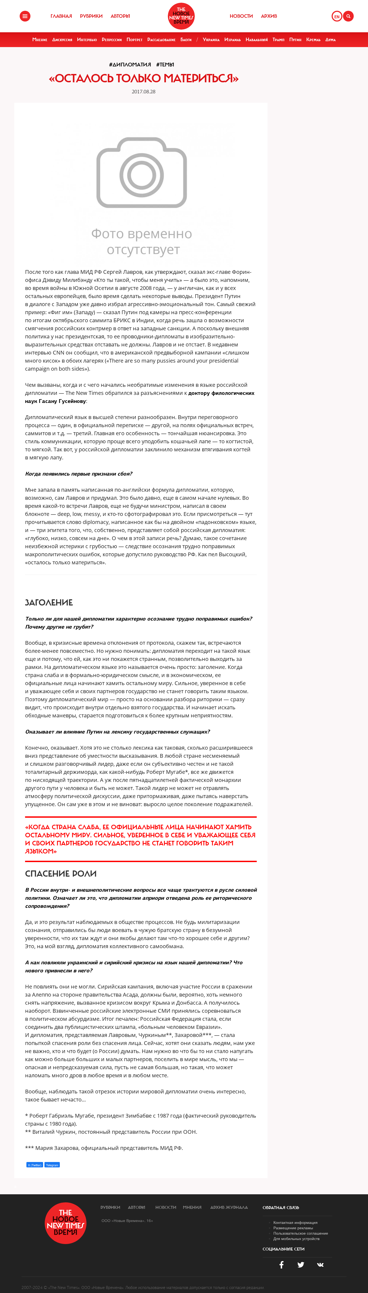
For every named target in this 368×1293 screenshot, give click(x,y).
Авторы (120, 16)
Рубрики (91, 16)
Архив (269, 16)
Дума (330, 39)
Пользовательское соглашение (300, 1233)
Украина (211, 39)
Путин (295, 39)
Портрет (135, 39)
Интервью (87, 39)
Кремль (313, 39)
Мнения (192, 1207)
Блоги (186, 39)
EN (336, 16)
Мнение (39, 39)
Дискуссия (62, 39)
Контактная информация (295, 1222)
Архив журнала (229, 1207)
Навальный (257, 39)
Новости (241, 16)
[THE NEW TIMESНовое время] (181, 16)
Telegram (52, 1165)
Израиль (232, 39)
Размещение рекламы (293, 1227)
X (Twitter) (34, 1165)
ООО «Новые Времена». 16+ (127, 1220)
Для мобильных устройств (296, 1238)
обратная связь (281, 1207)
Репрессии (112, 39)
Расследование (161, 39)
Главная (61, 16)
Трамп (278, 39)
